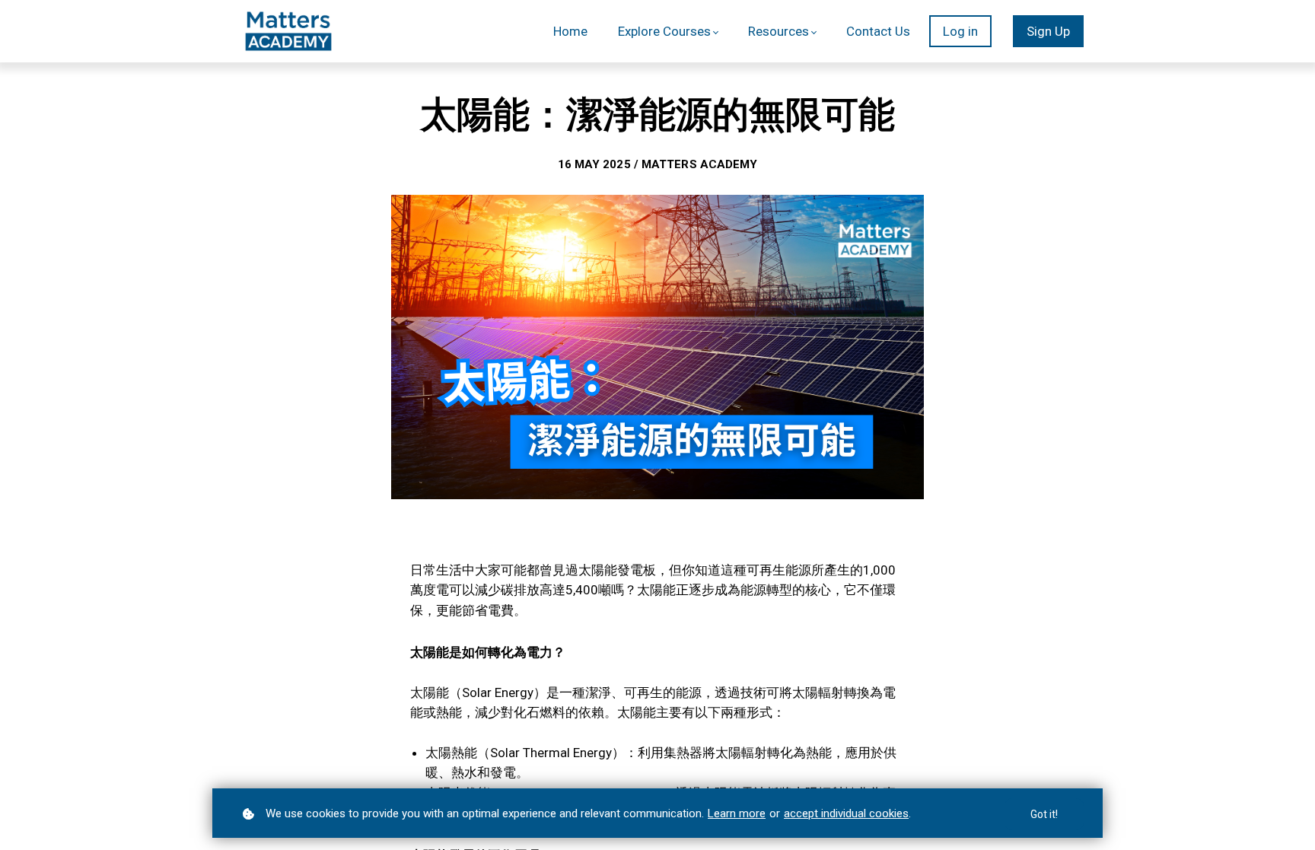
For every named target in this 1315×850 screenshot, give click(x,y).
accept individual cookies (846, 813)
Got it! (1044, 814)
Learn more (737, 813)
